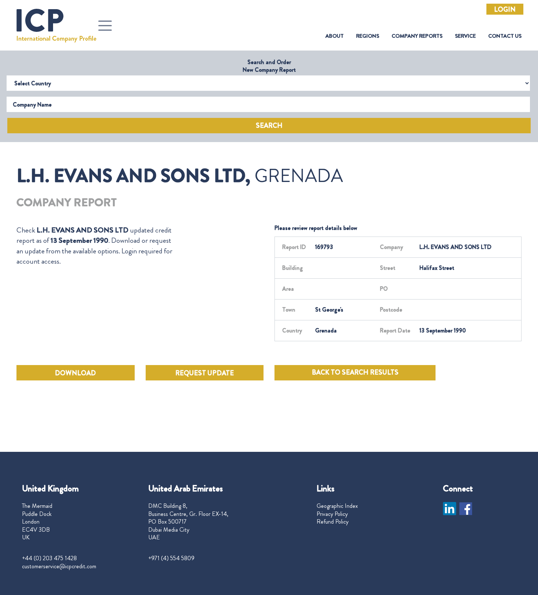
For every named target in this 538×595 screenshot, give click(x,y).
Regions (367, 36)
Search (269, 125)
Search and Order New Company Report (269, 66)
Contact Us (505, 36)
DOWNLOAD (75, 373)
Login (505, 9)
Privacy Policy (332, 514)
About (334, 36)
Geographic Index (337, 506)
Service (465, 36)
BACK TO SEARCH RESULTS (355, 372)
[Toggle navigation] (105, 25)
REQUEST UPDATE (204, 373)
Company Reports (417, 36)
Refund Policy (332, 522)
